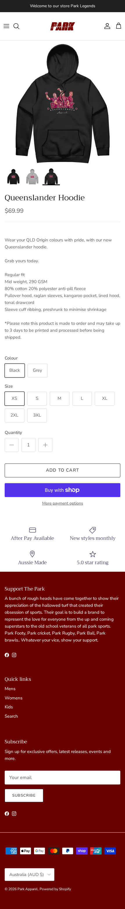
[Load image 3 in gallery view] (62, 103)
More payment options (62, 503)
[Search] (19, 26)
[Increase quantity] (45, 445)
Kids (9, 707)
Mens (10, 689)
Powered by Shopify (55, 889)
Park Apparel (27, 889)
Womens (13, 698)
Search (11, 716)
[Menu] (6, 26)
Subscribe (24, 795)
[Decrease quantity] (12, 445)
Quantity (13, 432)
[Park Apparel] (62, 26)
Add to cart (62, 470)
